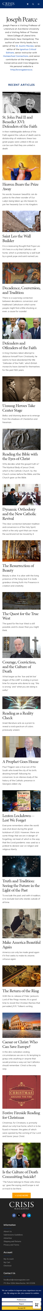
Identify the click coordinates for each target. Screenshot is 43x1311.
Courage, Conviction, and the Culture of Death (19, 666)
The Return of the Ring (20, 991)
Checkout (7, 1265)
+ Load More (21, 1195)
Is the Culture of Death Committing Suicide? (20, 1174)
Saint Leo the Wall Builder (16, 238)
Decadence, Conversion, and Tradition (21, 290)
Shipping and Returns (12, 1241)
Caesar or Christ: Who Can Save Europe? (20, 1044)
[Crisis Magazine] (8, 4)
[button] (37, 1304)
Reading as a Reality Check (17, 715)
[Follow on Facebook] (14, 1215)
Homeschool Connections (15, 56)
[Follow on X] (19, 1215)
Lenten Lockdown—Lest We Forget (18, 818)
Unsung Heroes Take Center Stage (18, 408)
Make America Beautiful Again (21, 944)
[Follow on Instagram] (24, 1215)
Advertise (8, 1238)
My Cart (7, 1262)
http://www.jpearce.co (21, 69)
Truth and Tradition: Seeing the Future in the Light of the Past (21, 885)
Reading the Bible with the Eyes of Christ (20, 456)
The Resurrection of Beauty (18, 568)
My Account (9, 1259)
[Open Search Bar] (33, 4)
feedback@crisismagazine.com (17, 1279)
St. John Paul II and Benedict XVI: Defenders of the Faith (19, 121)
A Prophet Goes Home (20, 761)
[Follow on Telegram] (29, 1215)
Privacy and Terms (11, 1245)
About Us (8, 1231)
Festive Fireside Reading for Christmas (21, 1115)
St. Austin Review (25, 45)
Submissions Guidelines (13, 1235)
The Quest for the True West (20, 616)
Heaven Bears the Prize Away (20, 186)
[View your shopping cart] (27, 4)
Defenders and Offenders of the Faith (19, 345)
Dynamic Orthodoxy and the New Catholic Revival (19, 513)
